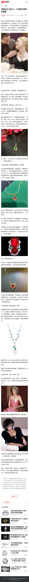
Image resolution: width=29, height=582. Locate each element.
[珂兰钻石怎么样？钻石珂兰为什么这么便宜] (5, 553)
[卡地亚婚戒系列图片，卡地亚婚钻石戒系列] (5, 545)
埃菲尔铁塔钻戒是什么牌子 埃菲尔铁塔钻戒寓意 (19, 512)
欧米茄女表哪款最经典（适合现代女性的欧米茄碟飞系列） (19, 528)
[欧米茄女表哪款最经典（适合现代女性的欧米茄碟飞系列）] (5, 529)
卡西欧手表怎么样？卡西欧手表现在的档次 (19, 520)
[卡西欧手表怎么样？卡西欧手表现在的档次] (5, 521)
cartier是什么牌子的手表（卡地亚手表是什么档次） (19, 560)
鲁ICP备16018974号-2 (22, 578)
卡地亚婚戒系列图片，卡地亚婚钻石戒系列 (19, 544)
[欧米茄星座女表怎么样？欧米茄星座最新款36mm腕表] (5, 537)
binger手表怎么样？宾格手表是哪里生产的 (19, 568)
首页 (2, 6)
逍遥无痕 (3, 15)
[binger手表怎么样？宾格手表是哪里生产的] (5, 569)
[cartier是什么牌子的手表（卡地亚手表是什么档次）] (5, 561)
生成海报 (7, 502)
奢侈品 (22, 15)
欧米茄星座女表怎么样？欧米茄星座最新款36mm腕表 (19, 536)
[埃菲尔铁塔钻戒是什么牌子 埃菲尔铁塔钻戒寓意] (5, 513)
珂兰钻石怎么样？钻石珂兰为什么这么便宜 (19, 552)
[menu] (26, 2)
